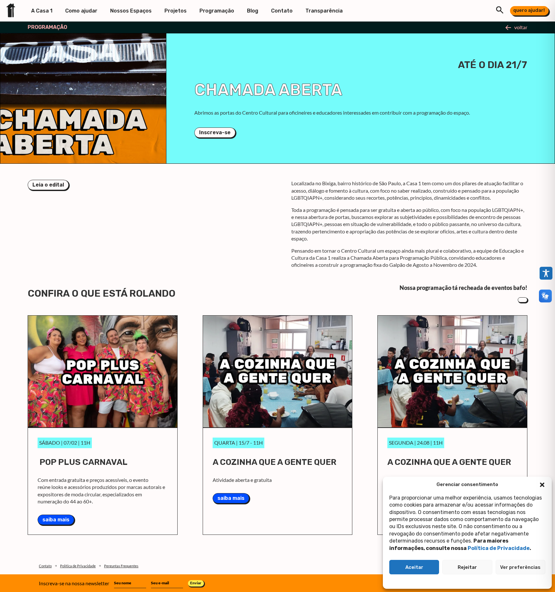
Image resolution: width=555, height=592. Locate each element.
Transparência (324, 11)
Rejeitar (467, 567)
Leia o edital (48, 185)
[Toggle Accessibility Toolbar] (546, 273)
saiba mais (55, 520)
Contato (282, 11)
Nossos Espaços (131, 11)
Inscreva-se (215, 132)
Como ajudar (81, 11)
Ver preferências (520, 567)
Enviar (195, 582)
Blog (252, 11)
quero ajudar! (529, 10)
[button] (542, 485)
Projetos (175, 11)
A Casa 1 (41, 11)
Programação (216, 11)
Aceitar (414, 567)
